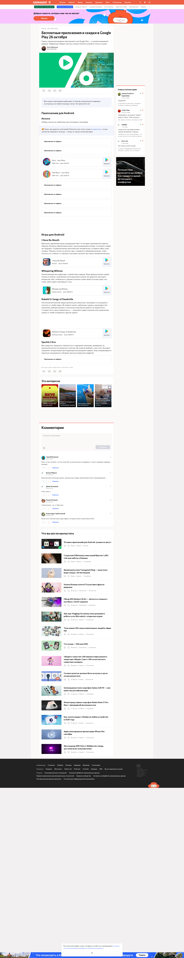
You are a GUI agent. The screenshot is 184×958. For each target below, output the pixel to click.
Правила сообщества (83, 776)
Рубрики (60, 765)
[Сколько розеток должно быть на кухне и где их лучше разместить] (76, 676)
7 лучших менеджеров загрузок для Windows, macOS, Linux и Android (129, 149)
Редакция (77, 765)
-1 (48, 522)
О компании (96, 765)
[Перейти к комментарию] (130, 99)
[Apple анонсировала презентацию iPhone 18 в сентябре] (76, 734)
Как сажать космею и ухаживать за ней (130, 120)
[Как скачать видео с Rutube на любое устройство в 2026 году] (76, 720)
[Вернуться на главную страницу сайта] (40, 2)
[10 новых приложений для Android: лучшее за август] (76, 544)
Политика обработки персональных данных (84, 773)
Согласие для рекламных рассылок (48, 779)
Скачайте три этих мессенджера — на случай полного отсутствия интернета (130, 135)
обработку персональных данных (91, 948)
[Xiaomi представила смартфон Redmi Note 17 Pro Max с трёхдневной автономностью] (76, 705)
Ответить (55, 468)
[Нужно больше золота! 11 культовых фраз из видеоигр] (76, 587)
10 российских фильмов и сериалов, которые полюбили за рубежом (129, 104)
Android (78, 546)
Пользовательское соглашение (56, 773)
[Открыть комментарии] (68, 546)
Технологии (82, 591)
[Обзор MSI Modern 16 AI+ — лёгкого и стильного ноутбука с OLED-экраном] (76, 602)
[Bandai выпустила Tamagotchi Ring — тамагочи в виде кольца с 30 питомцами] (76, 573)
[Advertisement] (76, 222)
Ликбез (81, 679)
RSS (100, 769)
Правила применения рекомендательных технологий (55, 776)
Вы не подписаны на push (114, 769)
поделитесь (96, 129)
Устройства (87, 561)
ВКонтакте (58, 769)
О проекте (51, 765)
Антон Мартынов (52, 47)
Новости (78, 561)
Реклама (68, 765)
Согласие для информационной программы (79, 779)
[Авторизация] (149, 2)
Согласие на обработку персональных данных (109, 776)
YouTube (86, 769)
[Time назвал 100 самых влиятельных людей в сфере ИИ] (76, 631)
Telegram (49, 769)
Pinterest (77, 769)
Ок (92, 953)
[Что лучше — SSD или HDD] (76, 645)
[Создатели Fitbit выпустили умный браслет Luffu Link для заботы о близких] (76, 558)
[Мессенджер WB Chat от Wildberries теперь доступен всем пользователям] (76, 749)
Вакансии (86, 765)
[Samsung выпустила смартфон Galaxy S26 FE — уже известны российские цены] (76, 691)
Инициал (94, 769)
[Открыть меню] (110, 457)
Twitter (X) (68, 769)
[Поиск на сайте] (140, 2)
